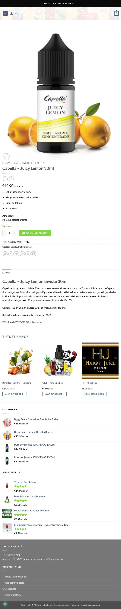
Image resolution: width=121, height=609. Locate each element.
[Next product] (5, 178)
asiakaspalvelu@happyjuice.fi (47, 558)
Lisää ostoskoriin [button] (14, 394)
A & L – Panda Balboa (52, 382)
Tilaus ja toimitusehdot (14, 576)
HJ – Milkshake (89, 382)
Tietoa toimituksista (13, 582)
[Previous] (2, 372)
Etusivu (6, 163)
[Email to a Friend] (22, 253)
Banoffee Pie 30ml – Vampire (16, 382)
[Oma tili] (11, 13)
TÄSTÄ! (48, 314)
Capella (40, 163)
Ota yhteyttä (9, 588)
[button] (5, 13)
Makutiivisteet (23, 163)
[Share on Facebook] (11, 253)
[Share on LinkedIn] (33, 253)
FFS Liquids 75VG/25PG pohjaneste (22, 322)
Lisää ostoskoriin (35, 232)
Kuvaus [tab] (6, 272)
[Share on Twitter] (16, 253)
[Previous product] (11, 178)
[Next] (118, 372)
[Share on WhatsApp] (5, 253)
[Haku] (16, 13)
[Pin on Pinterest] (28, 253)
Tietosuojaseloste (12, 594)
